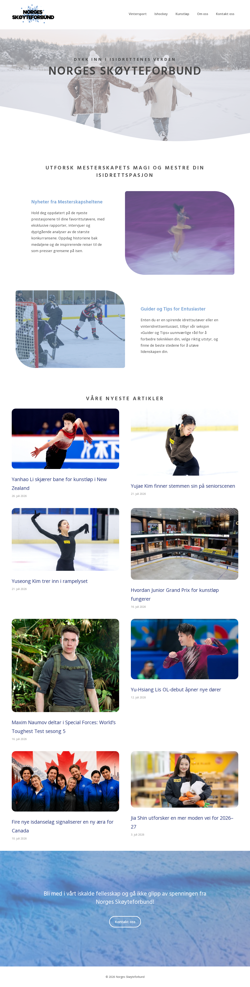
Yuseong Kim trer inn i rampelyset (50, 581)
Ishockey (161, 14)
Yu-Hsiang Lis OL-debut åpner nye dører (176, 689)
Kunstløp (182, 14)
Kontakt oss (225, 14)
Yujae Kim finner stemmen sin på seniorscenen (183, 485)
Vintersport (138, 14)
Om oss (202, 14)
